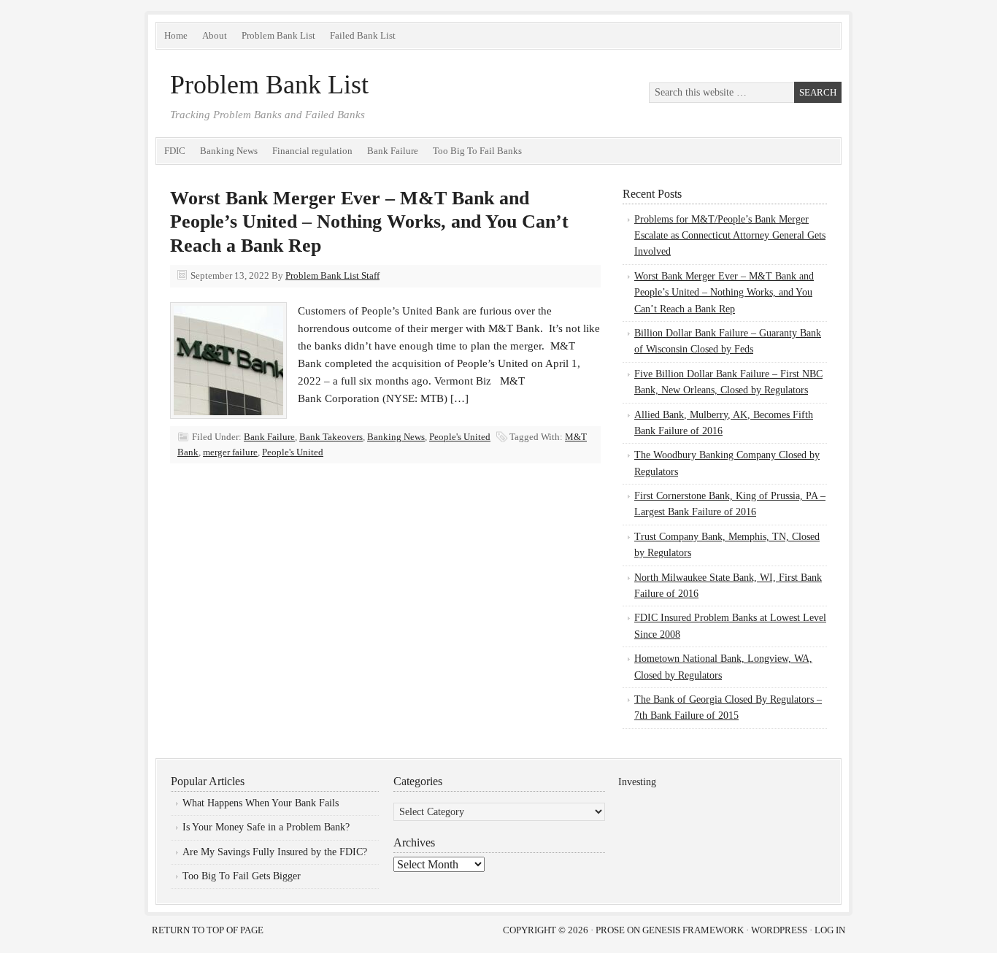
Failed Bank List (363, 35)
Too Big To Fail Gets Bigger (241, 876)
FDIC (174, 150)
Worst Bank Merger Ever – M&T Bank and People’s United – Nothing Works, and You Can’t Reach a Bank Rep (369, 222)
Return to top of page (207, 930)
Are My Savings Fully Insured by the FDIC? (274, 851)
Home (176, 35)
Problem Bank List (278, 35)
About (214, 35)
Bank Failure (392, 150)
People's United (459, 436)
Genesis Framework (693, 930)
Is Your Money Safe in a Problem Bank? (266, 827)
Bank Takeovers (331, 436)
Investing (637, 781)
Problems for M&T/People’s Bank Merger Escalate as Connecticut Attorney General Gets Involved (729, 236)
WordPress (779, 930)
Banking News (229, 150)
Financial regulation (312, 150)
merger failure (230, 452)
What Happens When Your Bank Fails (260, 803)
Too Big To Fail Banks (477, 150)
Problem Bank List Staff (332, 275)
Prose (610, 930)
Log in (830, 930)
